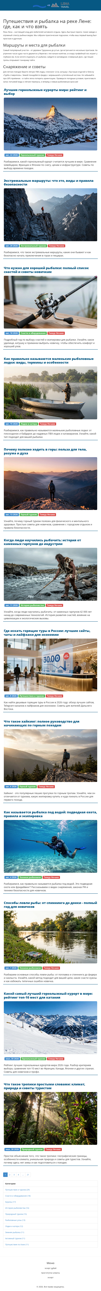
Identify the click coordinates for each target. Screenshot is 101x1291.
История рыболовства (17, 1208)
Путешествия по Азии (17, 1244)
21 (28, 1174)
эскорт (51, 1277)
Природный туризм (16, 1214)
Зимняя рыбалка (14, 1232)
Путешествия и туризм (17, 1189)
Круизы (10, 1202)
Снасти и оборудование (18, 1196)
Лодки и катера (14, 1226)
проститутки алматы (50, 1273)
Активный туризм (15, 1238)
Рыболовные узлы (15, 1220)
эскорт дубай (50, 1268)
